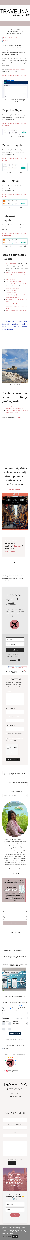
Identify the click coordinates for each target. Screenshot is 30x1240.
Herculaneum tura (11, 290)
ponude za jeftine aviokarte (17, 69)
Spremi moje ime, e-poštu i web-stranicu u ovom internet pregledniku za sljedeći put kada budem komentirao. (14, 737)
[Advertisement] (15, 444)
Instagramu (10, 551)
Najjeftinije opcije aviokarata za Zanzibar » (18, 783)
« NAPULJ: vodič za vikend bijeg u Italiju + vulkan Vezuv (13, 774)
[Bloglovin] (19, 873)
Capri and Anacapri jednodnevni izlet (16, 295)
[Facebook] (11, 873)
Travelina (15, 13)
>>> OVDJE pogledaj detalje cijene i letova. (15, 75)
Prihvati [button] (15, 1236)
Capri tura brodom (11, 292)
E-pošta (13, 717)
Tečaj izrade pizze (11, 263)
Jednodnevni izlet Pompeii (13, 288)
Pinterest (18, 546)
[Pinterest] (16, 873)
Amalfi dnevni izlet (11, 279)
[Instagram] (14, 873)
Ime (11, 708)
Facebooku (22, 322)
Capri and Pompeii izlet (12, 297)
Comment (9, 691)
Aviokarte (23, 671)
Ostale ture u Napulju (12, 304)
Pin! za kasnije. (15, 490)
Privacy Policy (7, 1236)
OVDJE (19, 417)
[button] (15, 2)
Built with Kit (15, 660)
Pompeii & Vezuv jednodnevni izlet (15, 272)
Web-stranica (10, 725)
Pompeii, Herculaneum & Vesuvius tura (17, 284)
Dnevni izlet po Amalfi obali (13, 281)
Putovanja (15, 672)
